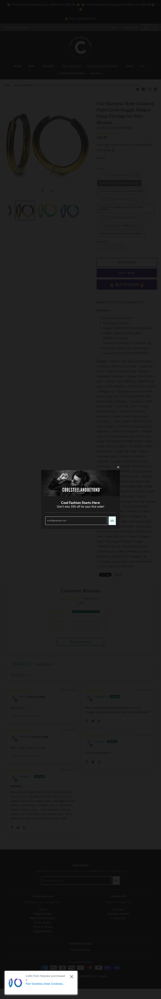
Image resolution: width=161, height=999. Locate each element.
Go (112, 520)
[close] (71, 976)
